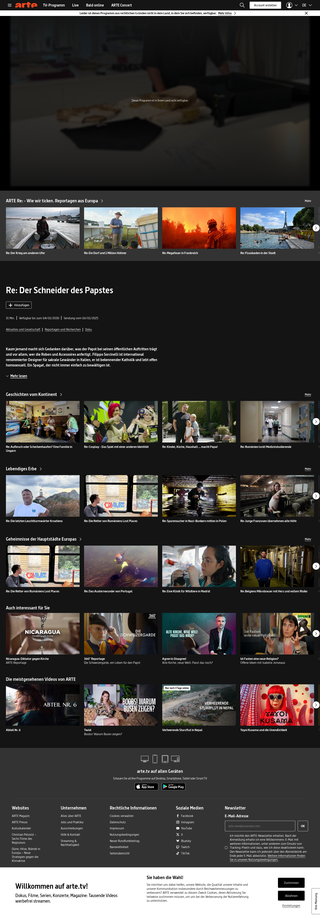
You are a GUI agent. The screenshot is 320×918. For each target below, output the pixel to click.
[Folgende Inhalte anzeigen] (316, 228)
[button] (242, 5)
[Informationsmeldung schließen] (306, 13)
